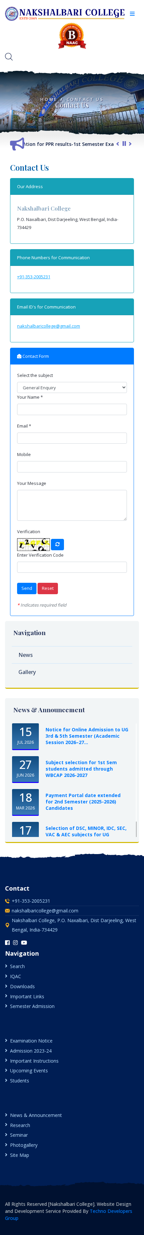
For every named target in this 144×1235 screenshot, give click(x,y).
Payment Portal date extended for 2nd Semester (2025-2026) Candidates (83, 801)
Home (48, 99)
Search (17, 966)
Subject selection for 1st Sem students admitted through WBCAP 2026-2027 (81, 768)
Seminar (19, 1135)
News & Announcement (36, 1115)
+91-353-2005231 (33, 277)
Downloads (22, 986)
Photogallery (24, 1145)
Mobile (24, 454)
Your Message (31, 483)
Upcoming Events (29, 1070)
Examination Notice (31, 1040)
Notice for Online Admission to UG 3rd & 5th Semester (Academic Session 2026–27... (87, 735)
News (25, 655)
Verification (28, 531)
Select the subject (35, 375)
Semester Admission (32, 1006)
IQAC (15, 976)
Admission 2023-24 (31, 1051)
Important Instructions (34, 1061)
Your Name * (30, 397)
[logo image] (65, 13)
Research (20, 1125)
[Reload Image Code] (57, 544)
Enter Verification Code (40, 555)
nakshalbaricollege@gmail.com (48, 326)
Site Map (19, 1155)
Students (19, 1080)
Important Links (27, 996)
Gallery (27, 672)
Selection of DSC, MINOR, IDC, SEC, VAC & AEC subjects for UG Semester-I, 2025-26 (86, 834)
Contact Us (85, 99)
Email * (24, 426)
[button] (132, 13)
